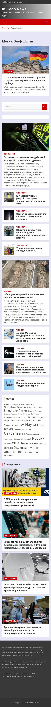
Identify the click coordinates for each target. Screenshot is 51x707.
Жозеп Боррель (24, 414)
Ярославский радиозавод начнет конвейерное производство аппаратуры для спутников (22, 630)
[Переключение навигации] (5, 22)
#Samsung (8, 404)
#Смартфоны (10, 407)
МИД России (9, 420)
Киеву (24, 417)
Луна (41, 417)
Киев (18, 417)
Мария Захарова (21, 420)
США (15, 443)
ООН (30, 429)
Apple (19, 407)
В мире (31, 411)
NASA (26, 407)
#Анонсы (30, 404)
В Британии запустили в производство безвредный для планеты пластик (30, 234)
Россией (27, 439)
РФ (23, 434)
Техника (8, 71)
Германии (38, 411)
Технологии (9, 154)
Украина (42, 444)
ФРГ (30, 448)
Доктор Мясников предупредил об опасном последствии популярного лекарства (31, 337)
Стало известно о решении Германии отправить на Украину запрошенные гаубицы (25, 80)
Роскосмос (18, 439)
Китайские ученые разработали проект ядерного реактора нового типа (31, 200)
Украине (8, 447)
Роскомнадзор (8, 439)
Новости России (20, 429)
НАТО (21, 425)
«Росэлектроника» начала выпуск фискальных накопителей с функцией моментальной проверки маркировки (25, 544)
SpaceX (32, 407)
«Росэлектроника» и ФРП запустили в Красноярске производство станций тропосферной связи (25, 587)
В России (39, 407)
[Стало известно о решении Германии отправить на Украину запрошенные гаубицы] (25, 60)
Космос (32, 417)
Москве (15, 425)
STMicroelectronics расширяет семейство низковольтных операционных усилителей (21, 502)
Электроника (13, 452)
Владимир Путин (15, 410)
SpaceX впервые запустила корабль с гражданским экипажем (31, 216)
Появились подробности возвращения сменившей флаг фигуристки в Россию (31, 370)
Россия (7, 443)
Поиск (44, 107)
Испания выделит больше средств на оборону (30, 384)
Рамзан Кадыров (32, 434)
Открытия (12, 433)
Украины (20, 447)
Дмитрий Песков (10, 414)
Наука (30, 424)
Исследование (9, 417)
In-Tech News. (14, 9)
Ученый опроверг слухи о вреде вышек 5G (29, 249)
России (38, 438)
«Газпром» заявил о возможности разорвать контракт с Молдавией (29, 354)
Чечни (36, 448)
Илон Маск (35, 414)
